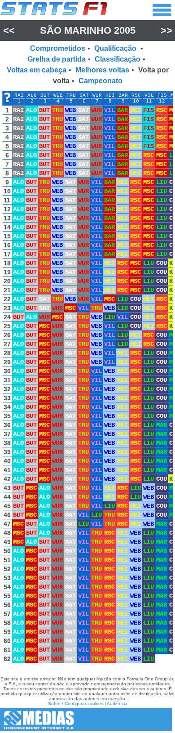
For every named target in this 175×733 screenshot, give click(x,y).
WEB (58, 95)
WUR (97, 95)
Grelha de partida (56, 59)
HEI (110, 95)
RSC (136, 95)
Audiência (117, 703)
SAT (84, 95)
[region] (87, 379)
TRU (71, 95)
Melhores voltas (102, 70)
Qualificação (116, 48)
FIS (162, 95)
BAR (123, 95)
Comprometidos (57, 48)
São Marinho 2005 (88, 30)
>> (166, 30)
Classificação (117, 59)
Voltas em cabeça (36, 70)
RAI (19, 95)
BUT (45, 95)
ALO (32, 95)
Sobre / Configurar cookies (75, 703)
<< (9, 30)
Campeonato (100, 81)
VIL (149, 95)
